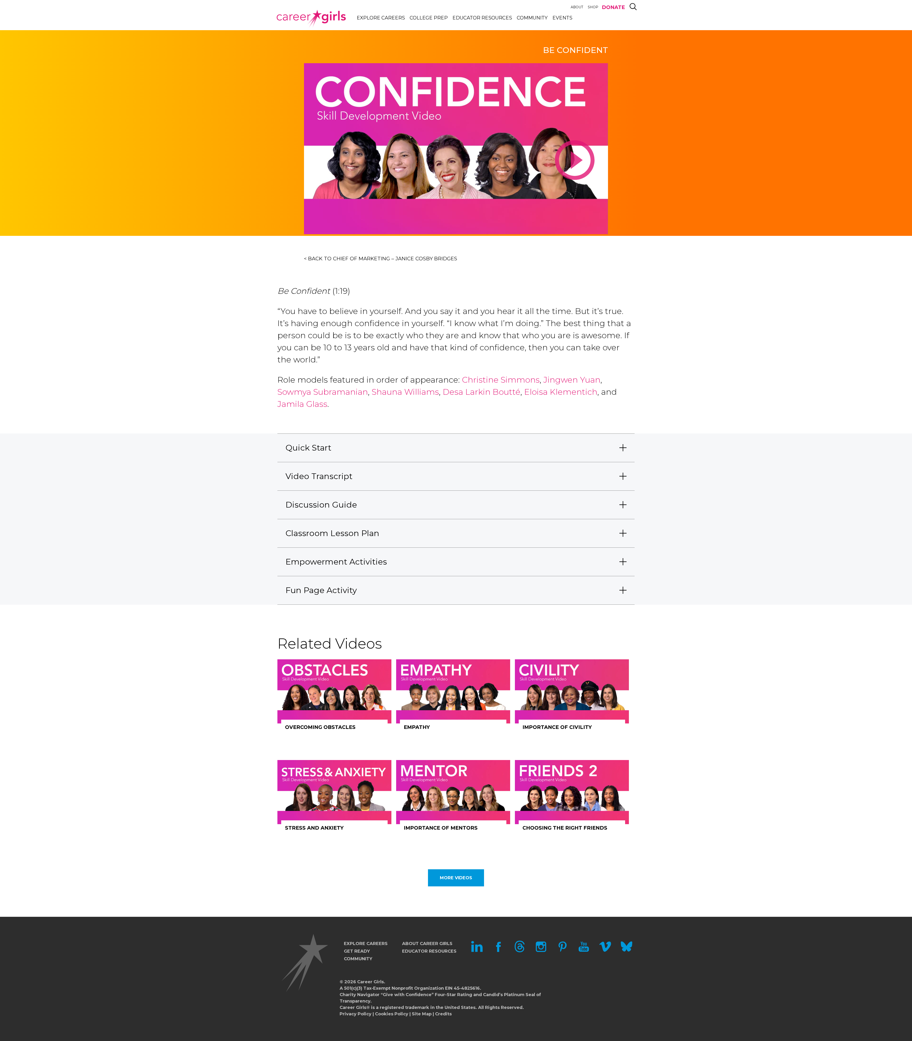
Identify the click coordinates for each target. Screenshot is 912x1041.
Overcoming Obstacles (320, 727)
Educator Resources (482, 18)
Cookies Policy (391, 1014)
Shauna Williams (405, 392)
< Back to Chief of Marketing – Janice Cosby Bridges (380, 258)
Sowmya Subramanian (322, 392)
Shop (593, 7)
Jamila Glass (302, 404)
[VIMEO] (605, 951)
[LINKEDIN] (477, 951)
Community (532, 18)
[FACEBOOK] (498, 951)
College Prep (429, 18)
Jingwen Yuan (571, 380)
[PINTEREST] (562, 951)
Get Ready (357, 951)
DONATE (613, 7)
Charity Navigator (360, 994)
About (577, 7)
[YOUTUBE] (584, 951)
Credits (443, 1014)
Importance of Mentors (441, 828)
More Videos (456, 877)
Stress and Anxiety (314, 828)
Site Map (422, 1014)
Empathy (417, 727)
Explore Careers (381, 18)
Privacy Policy (355, 1014)
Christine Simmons (501, 380)
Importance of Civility (557, 727)
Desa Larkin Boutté (481, 392)
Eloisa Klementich (560, 392)
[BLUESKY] (626, 951)
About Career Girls (427, 943)
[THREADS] (520, 951)
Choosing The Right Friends (564, 828)
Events (562, 18)
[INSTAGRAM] (541, 951)
